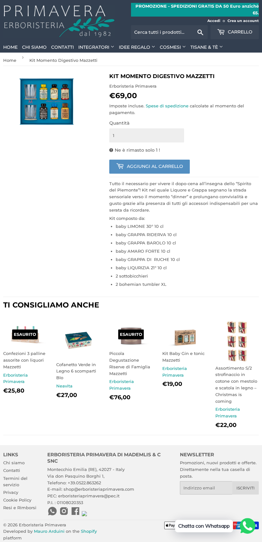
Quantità (119, 123)
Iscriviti (245, 488)
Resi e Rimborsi (19, 507)
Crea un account (243, 20)
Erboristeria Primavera (42, 524)
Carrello (239, 32)
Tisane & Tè (204, 47)
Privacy (10, 492)
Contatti (62, 47)
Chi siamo (34, 47)
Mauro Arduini (49, 531)
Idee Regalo (135, 47)
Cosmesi (171, 47)
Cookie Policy (17, 499)
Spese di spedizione (167, 105)
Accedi (213, 20)
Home (10, 47)
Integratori (94, 47)
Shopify (89, 531)
